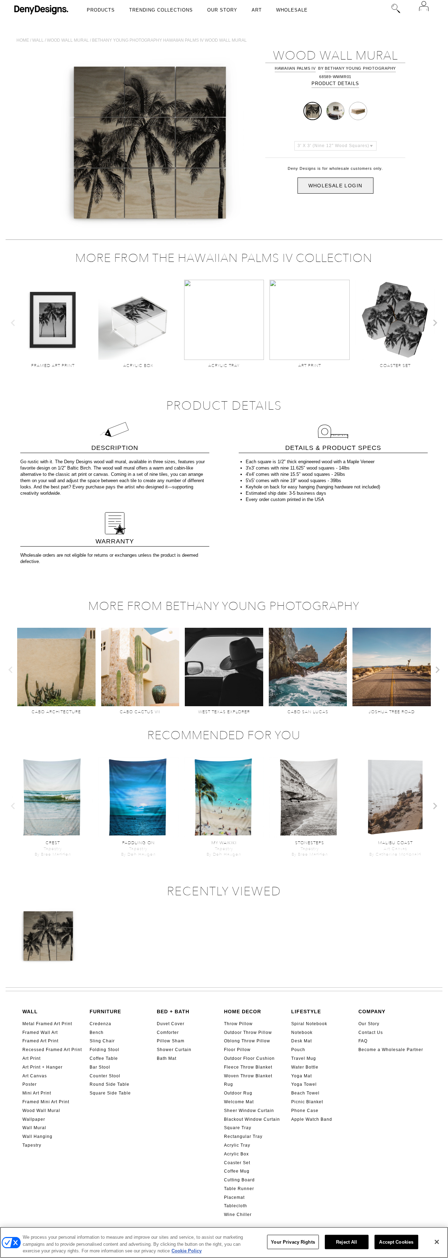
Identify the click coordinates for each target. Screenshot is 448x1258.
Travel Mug (303, 1058)
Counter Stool (105, 1075)
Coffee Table (104, 1058)
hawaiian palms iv (295, 68)
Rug (228, 1084)
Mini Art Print (36, 1093)
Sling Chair (102, 1040)
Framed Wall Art (40, 1032)
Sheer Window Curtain (249, 1110)
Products (101, 10)
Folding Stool (104, 1049)
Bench (97, 1032)
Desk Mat (301, 1040)
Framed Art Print (40, 1040)
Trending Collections (161, 10)
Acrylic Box (236, 1154)
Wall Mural (34, 1127)
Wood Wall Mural (41, 1110)
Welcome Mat (239, 1101)
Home (22, 40)
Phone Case (304, 1110)
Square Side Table (110, 1093)
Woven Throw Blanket (248, 1075)
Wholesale (292, 10)
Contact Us (370, 1032)
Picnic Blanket (307, 1101)
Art (257, 10)
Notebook (302, 1032)
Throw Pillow (238, 1023)
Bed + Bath (173, 1011)
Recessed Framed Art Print (52, 1049)
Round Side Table (110, 1084)
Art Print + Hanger (42, 1067)
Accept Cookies (396, 1241)
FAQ (363, 1040)
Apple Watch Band (311, 1119)
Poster (29, 1084)
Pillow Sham (170, 1040)
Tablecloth (235, 1205)
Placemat (234, 1197)
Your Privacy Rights (293, 1241)
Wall (38, 40)
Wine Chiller (238, 1214)
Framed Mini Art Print (45, 1101)
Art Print (31, 1058)
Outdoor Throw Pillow (248, 1032)
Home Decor (242, 1011)
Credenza (100, 1023)
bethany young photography (360, 68)
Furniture (105, 1011)
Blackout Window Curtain (252, 1119)
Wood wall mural (68, 40)
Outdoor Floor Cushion (249, 1058)
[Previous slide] (13, 322)
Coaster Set (237, 1162)
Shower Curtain (174, 1049)
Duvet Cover (170, 1023)
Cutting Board (239, 1179)
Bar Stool (100, 1067)
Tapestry (31, 1145)
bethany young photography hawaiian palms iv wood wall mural (169, 40)
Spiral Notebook (309, 1023)
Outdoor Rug (238, 1093)
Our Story (222, 10)
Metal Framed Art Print (47, 1023)
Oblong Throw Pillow (247, 1040)
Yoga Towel (304, 1084)
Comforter (168, 1032)
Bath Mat (166, 1058)
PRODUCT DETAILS (335, 83)
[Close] (436, 1242)
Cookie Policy (187, 1250)
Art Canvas (34, 1075)
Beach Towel (305, 1093)
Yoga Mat (301, 1075)
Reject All (346, 1241)
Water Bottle (304, 1067)
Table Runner (239, 1188)
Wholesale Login (335, 185)
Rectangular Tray (243, 1136)
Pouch (298, 1049)
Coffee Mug (237, 1171)
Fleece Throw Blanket (248, 1067)
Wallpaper (33, 1119)
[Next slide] (434, 322)
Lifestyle (306, 1011)
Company (371, 1011)
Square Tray (237, 1127)
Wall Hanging (37, 1136)
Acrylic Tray (237, 1145)
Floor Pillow (237, 1049)
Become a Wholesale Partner (390, 1049)
